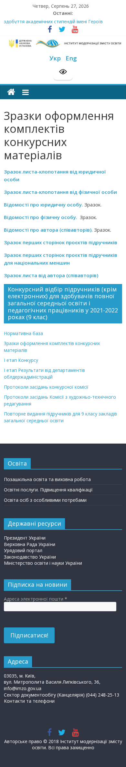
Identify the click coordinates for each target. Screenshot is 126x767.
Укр (55, 58)
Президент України (25, 538)
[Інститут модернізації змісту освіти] (11, 92)
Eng (71, 58)
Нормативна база (23, 333)
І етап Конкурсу (21, 360)
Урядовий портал (23, 550)
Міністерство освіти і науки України (43, 563)
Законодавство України (30, 557)
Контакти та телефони (29, 701)
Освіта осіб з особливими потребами (45, 500)
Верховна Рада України (29, 544)
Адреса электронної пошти (35, 599)
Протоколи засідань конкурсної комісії (46, 387)
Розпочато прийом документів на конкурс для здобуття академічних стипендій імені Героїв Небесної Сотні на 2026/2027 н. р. (55, 23)
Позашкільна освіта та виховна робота (47, 479)
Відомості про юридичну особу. (43, 204)
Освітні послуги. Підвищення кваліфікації (48, 490)
